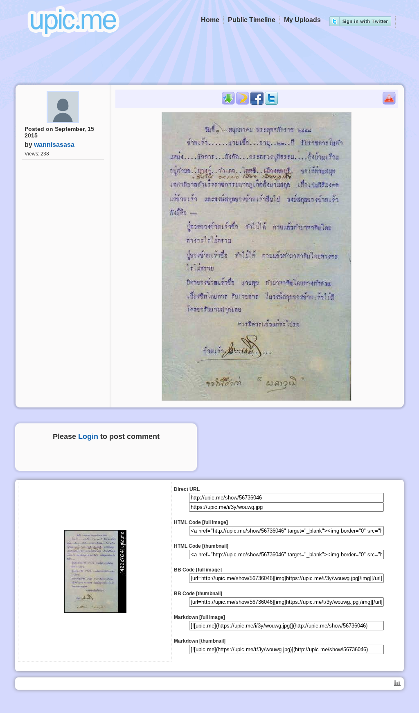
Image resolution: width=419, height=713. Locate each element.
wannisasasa (54, 144)
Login (88, 436)
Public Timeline (251, 19)
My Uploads (302, 19)
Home (210, 19)
